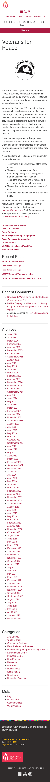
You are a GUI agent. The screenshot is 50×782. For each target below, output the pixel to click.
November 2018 (15, 529)
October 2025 (13, 353)
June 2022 (12, 449)
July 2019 (12, 510)
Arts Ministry (13, 637)
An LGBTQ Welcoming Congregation (18, 236)
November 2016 (15, 590)
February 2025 (14, 376)
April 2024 (12, 405)
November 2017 (15, 558)
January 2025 (13, 379)
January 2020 (13, 494)
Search (28, 16)
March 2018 (13, 545)
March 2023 (13, 436)
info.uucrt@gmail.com (12, 210)
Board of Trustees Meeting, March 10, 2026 (21, 278)
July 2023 (12, 427)
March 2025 (13, 373)
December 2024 (15, 382)
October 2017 (13, 561)
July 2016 (12, 602)
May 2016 (12, 609)
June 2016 (12, 606)
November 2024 (15, 385)
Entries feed (13, 699)
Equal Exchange (9, 232)
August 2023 (13, 424)
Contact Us (39, 16)
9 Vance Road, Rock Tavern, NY (16, 739)
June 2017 (12, 571)
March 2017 (13, 577)
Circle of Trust (13, 640)
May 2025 (12, 366)
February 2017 (14, 580)
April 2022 (12, 456)
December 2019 (15, 497)
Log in (10, 696)
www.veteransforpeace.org (16, 217)
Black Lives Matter (10, 229)
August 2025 (13, 360)
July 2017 (12, 567)
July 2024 (12, 395)
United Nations (9, 243)
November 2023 (15, 417)
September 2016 (15, 596)
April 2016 (12, 612)
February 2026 (14, 344)
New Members (14, 659)
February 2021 (14, 468)
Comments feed (14, 703)
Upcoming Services (16, 678)
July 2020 (12, 475)
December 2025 (15, 350)
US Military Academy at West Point (17, 246)
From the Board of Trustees (20, 646)
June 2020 (12, 478)
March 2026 (13, 341)
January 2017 (13, 583)
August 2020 (13, 472)
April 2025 (12, 369)
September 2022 (15, 443)
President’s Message (11, 266)
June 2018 (12, 539)
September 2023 (15, 420)
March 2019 (13, 519)
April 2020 (12, 484)
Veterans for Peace (10, 250)
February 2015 (14, 618)
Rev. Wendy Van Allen (17, 297)
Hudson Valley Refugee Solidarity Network (27, 649)
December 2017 (15, 555)
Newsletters (13, 662)
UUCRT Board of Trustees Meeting (17, 274)
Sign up (5, 745)
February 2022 (14, 462)
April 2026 (12, 337)
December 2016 (15, 587)
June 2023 (12, 430)
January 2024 (13, 414)
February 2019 (14, 523)
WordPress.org (14, 706)
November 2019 (15, 500)
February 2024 (14, 411)
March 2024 (13, 408)
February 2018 (14, 548)
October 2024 (13, 389)
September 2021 (15, 465)
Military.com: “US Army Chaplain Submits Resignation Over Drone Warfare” (27, 306)
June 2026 (12, 334)
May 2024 (12, 401)
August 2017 (13, 564)
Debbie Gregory (14, 303)
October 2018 (13, 532)
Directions (10, 16)
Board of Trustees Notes (13, 261)
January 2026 (13, 347)
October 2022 (13, 440)
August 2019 (13, 507)
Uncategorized (14, 675)
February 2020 (14, 491)
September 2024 (15, 392)
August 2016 (13, 599)
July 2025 (12, 363)
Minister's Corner (15, 656)
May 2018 (12, 542)
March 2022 (13, 459)
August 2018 (13, 535)
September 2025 (15, 357)
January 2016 (13, 615)
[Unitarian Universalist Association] (13, 757)
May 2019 (12, 516)
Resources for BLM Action (14, 225)
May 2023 (12, 433)
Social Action (13, 672)
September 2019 (15, 503)
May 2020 (12, 481)
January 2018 (13, 551)
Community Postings (17, 643)
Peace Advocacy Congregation (16, 239)
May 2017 (12, 574)
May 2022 (12, 452)
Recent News (13, 669)
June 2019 (12, 513)
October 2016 (13, 593)
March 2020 (13, 488)
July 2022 (12, 446)
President (11, 665)
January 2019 (13, 526)
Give (20, 16)
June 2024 (12, 398)
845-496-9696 (11, 742)
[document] (25, 375)
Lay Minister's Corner (17, 653)
